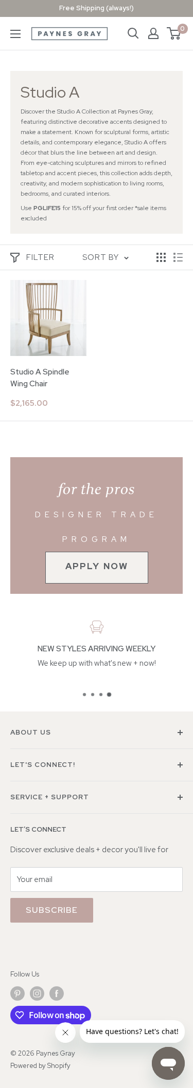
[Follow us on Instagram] (37, 993)
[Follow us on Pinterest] (17, 993)
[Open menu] (15, 34)
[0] (174, 33)
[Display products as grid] (161, 257)
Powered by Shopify (40, 1065)
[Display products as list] (178, 257)
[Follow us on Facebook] (56, 993)
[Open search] (133, 33)
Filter (40, 257)
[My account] (153, 33)
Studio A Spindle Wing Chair (39, 378)
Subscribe (52, 910)
